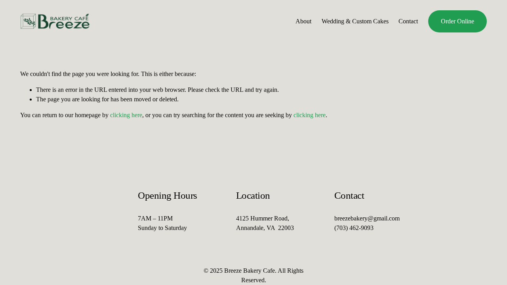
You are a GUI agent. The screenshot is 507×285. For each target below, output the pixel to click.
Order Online (457, 21)
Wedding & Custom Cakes (355, 21)
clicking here (126, 115)
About (303, 21)
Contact (408, 21)
